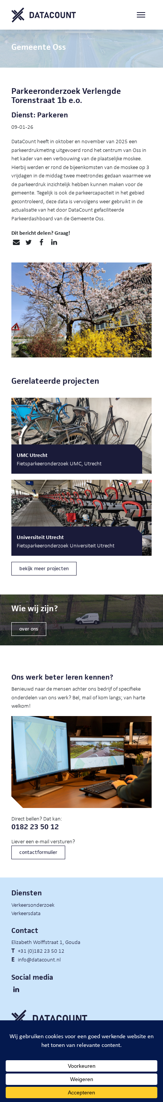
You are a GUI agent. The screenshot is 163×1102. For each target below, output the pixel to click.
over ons (28, 629)
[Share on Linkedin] (54, 242)
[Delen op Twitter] (28, 242)
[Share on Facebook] (41, 242)
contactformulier (38, 852)
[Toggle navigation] (144, 15)
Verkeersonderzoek (33, 904)
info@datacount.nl (39, 959)
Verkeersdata (26, 913)
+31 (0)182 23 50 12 (41, 950)
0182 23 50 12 (35, 827)
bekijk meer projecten (44, 568)
